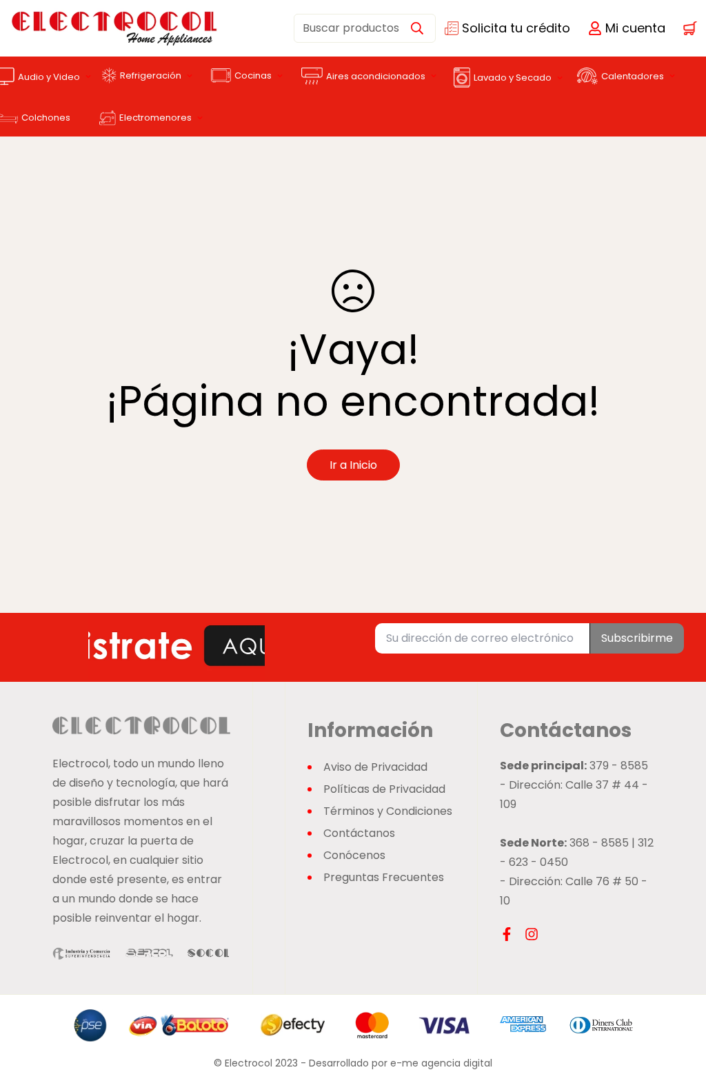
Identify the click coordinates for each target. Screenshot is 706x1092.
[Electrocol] (64, 28)
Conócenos (354, 855)
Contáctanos (359, 833)
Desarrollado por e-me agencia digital (400, 1063)
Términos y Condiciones (387, 811)
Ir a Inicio (353, 465)
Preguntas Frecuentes (383, 877)
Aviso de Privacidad (375, 767)
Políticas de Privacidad (384, 789)
